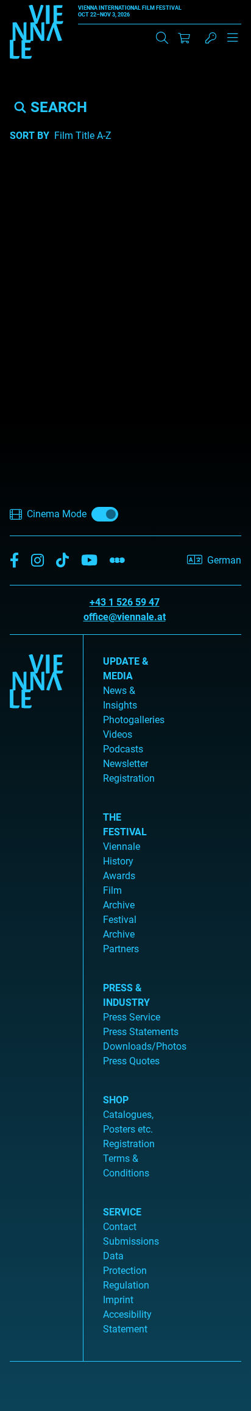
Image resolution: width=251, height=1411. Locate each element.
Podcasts (123, 749)
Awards (119, 876)
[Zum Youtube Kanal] (89, 561)
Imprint (118, 1300)
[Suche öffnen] (162, 38)
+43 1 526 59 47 (125, 602)
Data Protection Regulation (126, 1270)
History (118, 861)
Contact (119, 1226)
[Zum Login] (211, 38)
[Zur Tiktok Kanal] (62, 561)
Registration (129, 1144)
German (224, 560)
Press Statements (141, 1032)
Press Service (131, 1017)
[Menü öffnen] (233, 42)
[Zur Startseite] (36, 34)
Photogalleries (133, 720)
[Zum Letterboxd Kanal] (117, 561)
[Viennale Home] (36, 993)
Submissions (131, 1241)
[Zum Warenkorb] (184, 38)
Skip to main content (44, 7)
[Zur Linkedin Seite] (37, 561)
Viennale (121, 846)
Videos (117, 734)
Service (122, 1212)
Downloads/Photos (144, 1046)
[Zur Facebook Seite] (14, 561)
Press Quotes (131, 1061)
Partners (121, 949)
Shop (116, 1100)
